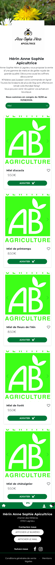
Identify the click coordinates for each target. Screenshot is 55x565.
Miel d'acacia (15, 170)
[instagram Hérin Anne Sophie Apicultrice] (39, 549)
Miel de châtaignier (19, 483)
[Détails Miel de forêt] (27, 376)
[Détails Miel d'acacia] (27, 141)
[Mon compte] (44, 506)
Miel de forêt (15, 405)
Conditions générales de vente (21, 558)
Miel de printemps (18, 248)
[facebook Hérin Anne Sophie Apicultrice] (33, 549)
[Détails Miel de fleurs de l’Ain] (27, 297)
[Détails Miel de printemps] (27, 219)
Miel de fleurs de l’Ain (20, 327)
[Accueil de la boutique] (4, 505)
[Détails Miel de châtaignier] (27, 454)
